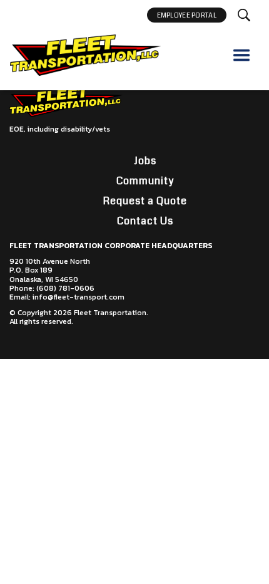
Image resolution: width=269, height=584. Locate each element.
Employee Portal (187, 15)
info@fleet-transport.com (78, 297)
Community (145, 181)
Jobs (145, 161)
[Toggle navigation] (241, 55)
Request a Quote (145, 201)
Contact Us (145, 221)
